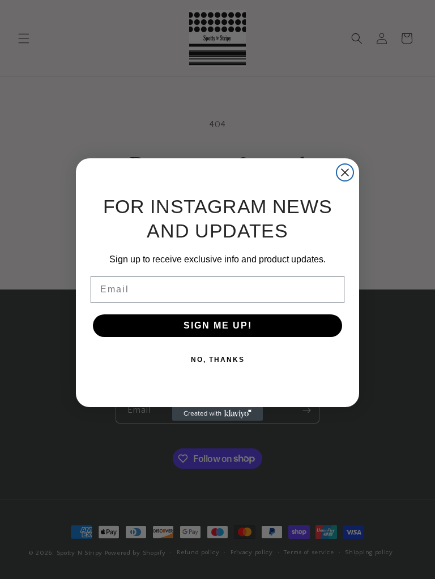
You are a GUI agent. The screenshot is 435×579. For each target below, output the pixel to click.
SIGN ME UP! (218, 325)
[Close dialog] (344, 172)
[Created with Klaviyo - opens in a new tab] (217, 414)
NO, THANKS (218, 360)
